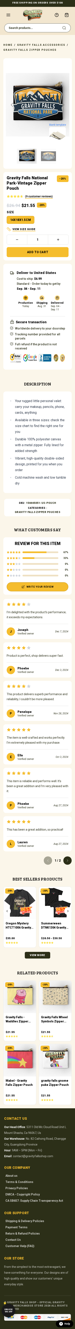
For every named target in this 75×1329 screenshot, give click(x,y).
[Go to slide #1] (27, 156)
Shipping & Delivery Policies (24, 1221)
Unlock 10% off (8, 1310)
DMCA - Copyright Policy (22, 1194)
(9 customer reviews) (39, 196)
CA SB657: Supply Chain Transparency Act (34, 1200)
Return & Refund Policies (22, 1233)
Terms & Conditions (19, 1182)
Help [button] (67, 1323)
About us (11, 1175)
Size (10, 212)
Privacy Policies (16, 1188)
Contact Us (13, 1239)
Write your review (40, 586)
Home (7, 44)
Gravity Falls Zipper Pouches (29, 49)
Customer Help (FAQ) (19, 1246)
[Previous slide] (12, 104)
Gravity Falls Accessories (41, 44)
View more (37, 955)
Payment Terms (16, 1227)
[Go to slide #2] (49, 156)
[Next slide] (63, 104)
